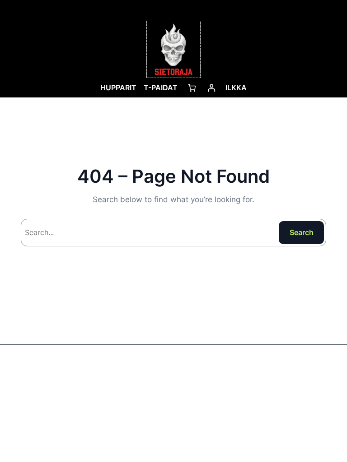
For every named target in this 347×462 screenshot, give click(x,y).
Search (302, 232)
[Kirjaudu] (211, 87)
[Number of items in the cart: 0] (192, 87)
